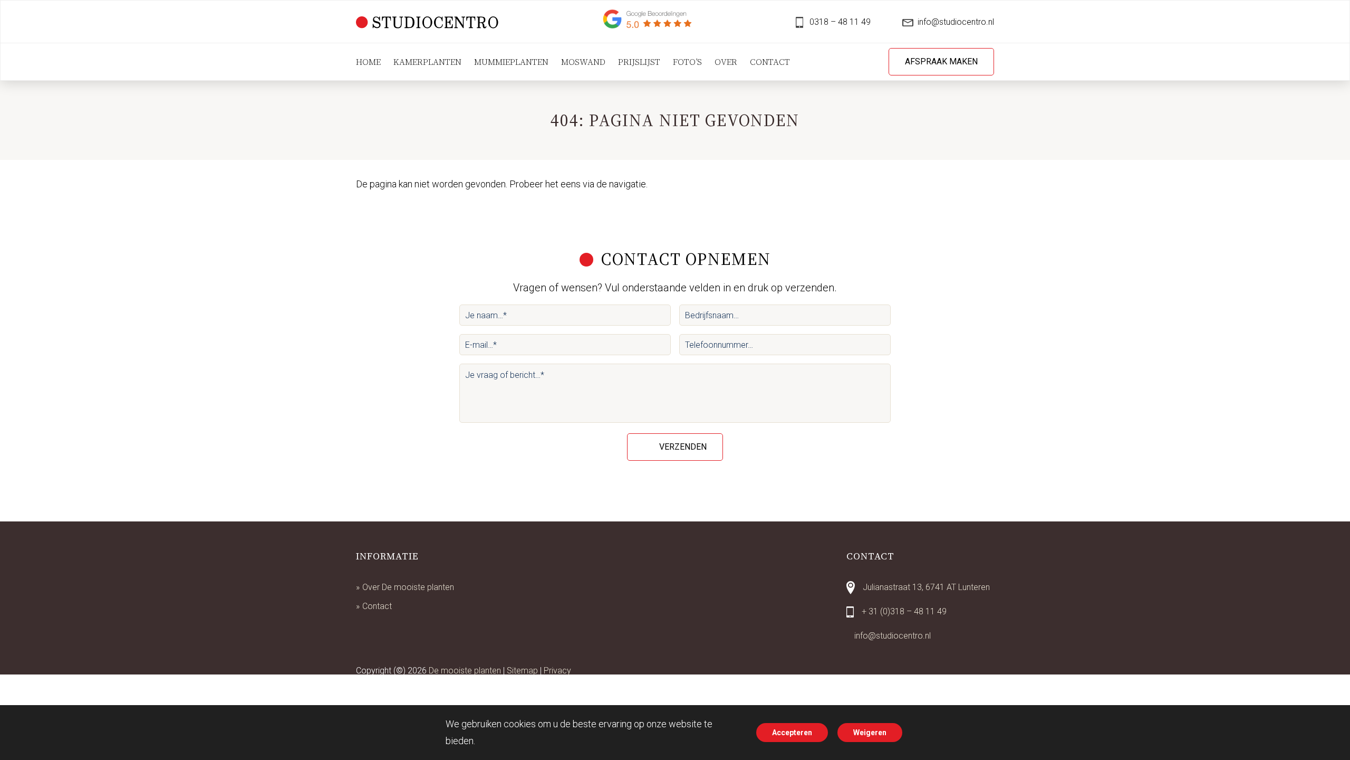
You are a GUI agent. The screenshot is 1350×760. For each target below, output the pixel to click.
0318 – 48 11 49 (839, 22)
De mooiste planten (465, 670)
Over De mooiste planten (408, 587)
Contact (377, 606)
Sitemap (522, 671)
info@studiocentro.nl (956, 22)
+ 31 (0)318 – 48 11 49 (904, 611)
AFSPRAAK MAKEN (941, 61)
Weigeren (869, 732)
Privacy (557, 671)
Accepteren (792, 732)
